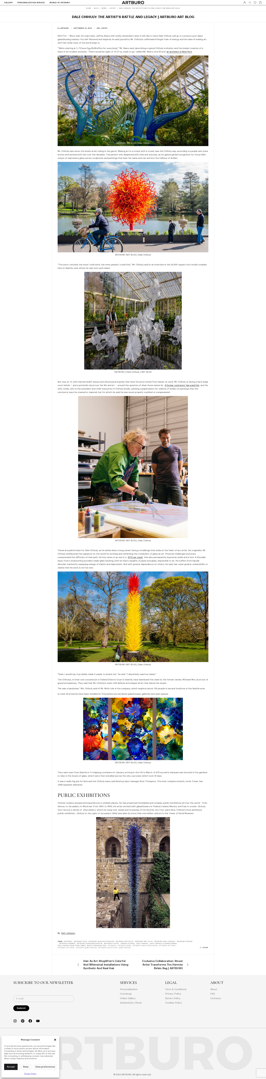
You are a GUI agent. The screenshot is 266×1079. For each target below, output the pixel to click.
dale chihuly (142, 943)
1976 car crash (135, 557)
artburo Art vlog (144, 941)
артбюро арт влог (66, 948)
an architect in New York (179, 51)
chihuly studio (128, 943)
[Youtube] (38, 1021)
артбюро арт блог (167, 946)
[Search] (250, 2)
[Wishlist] (255, 3)
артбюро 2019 (124, 946)
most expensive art (96, 946)
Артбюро (112, 946)
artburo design (184, 941)
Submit (21, 1008)
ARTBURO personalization (89, 943)
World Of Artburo (60, 3)
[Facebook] (30, 1021)
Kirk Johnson (68, 933)
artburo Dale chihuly (164, 941)
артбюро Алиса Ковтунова (145, 946)
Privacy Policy (30, 1074)
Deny (26, 1066)
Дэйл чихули (125, 948)
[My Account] (244, 2)
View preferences (45, 1066)
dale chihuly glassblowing (163, 943)
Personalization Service (31, 3)
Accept (11, 1066)
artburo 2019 (80, 941)
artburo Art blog (124, 941)
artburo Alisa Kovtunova (101, 941)
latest (104, 28)
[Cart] (260, 3)
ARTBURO (68, 941)
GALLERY (8, 3)
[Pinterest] (22, 1021)
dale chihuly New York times (72, 946)
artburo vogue (111, 943)
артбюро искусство (107, 948)
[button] (55, 1039)
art (98, 28)
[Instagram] (15, 1021)
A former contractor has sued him (182, 385)
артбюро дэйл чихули (86, 948)
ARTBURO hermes (67, 943)
